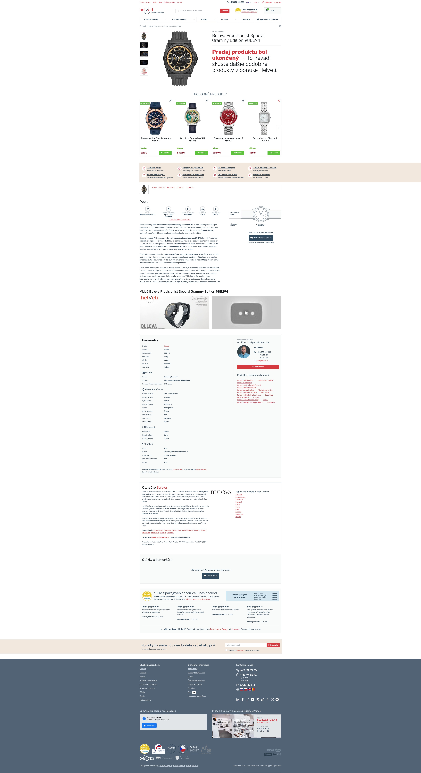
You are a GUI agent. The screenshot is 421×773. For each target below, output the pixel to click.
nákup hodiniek (201, 469)
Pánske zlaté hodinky (244, 383)
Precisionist (271, 402)
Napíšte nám (177, 469)
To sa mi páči (150, 726)
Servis (142, 696)
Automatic (167, 530)
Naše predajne (145, 700)
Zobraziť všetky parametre (180, 220)
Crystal (184, 530)
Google (225, 629)
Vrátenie (143, 680)
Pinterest (268, 699)
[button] (249, 2)
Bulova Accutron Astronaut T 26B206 (228, 139)
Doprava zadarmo (261, 174)
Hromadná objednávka (197, 696)
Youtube (253, 699)
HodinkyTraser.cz (179, 766)
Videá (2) (162, 187)
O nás (190, 677)
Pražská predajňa (169, 2)
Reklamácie (152, 680)
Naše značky (193, 669)
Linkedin (238, 699)
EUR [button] (255, 2)
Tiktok (263, 699)
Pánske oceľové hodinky (265, 380)
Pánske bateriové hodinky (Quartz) (249, 385)
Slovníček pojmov (195, 684)
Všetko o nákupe (145, 2)
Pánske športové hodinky (245, 390)
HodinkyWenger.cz (166, 766)
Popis (154, 187)
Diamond (190, 530)
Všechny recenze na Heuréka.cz (198, 599)
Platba (142, 677)
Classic (174, 530)
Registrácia (277, 2)
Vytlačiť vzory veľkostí (263, 238)
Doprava (143, 673)
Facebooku (215, 629)
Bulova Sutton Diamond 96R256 (265, 139)
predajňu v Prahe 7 (251, 711)
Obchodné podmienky (148, 684)
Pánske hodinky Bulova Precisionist (249, 395)
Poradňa (191, 688)
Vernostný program (147, 688)
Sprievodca (269, 19)
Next (279, 128)
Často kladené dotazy (196, 680)
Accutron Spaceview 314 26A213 (192, 139)
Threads (273, 699)
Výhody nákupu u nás (196, 673)
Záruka (142, 692)
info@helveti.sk (262, 361)
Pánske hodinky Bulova (245, 380)
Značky (145, 26)
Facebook (243, 699)
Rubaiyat (163, 533)
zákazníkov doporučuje (249, 12)
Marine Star (146, 533)
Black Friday (265, 392)
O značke (180, 187)
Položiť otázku (258, 367)
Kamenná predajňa (156, 174)
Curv (179, 530)
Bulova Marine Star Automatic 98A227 (156, 139)
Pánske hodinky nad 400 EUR (247, 392)
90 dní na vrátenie (226, 168)
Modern (203, 530)
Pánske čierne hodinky (265, 390)
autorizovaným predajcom (160, 537)
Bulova (151, 26)
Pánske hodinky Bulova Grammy (248, 400)
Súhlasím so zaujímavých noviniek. (244, 650)
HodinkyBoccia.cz (192, 766)
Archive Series (158, 530)
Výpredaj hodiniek (243, 397)
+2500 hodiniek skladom (265, 168)
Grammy (157, 26)
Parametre (171, 187)
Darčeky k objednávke (193, 168)
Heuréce (235, 629)
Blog (160, 2)
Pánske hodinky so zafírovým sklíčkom (250, 402)
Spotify (278, 699)
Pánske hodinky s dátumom (246, 387)
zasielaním (240, 650)
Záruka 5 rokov (154, 168)
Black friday (269, 395)
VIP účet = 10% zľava (227, 174)
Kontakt (179, 2)
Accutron (170, 533)
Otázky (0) (190, 187)
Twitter (258, 699)
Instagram (248, 699)
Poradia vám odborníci (193, 174)
